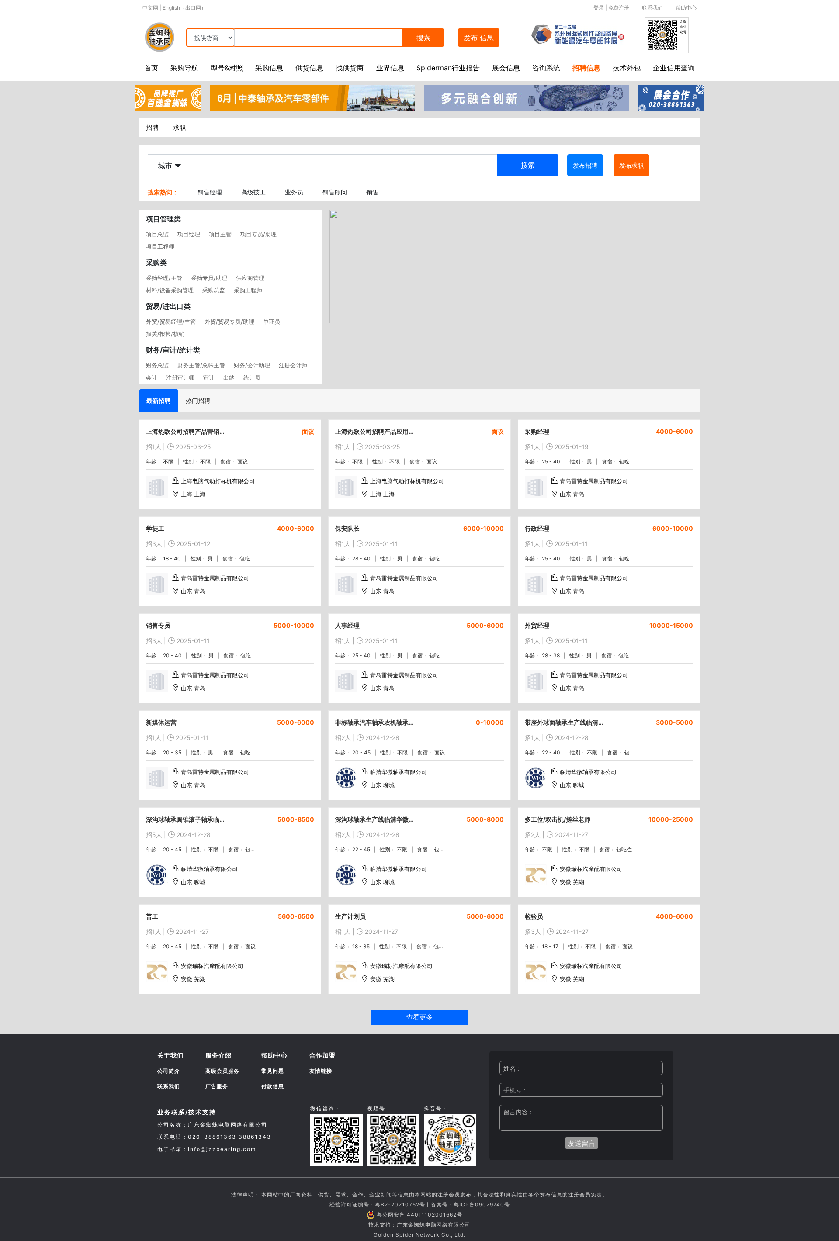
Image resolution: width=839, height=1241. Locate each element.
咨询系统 (546, 67)
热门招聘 (198, 400)
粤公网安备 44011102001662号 (419, 1214)
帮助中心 (686, 7)
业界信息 (390, 67)
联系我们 (652, 7)
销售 (372, 192)
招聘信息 (586, 67)
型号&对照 (227, 67)
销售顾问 (334, 192)
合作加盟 (322, 1055)
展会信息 (506, 67)
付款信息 (272, 1086)
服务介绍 (218, 1055)
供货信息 (309, 67)
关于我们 (170, 1055)
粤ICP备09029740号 (482, 1204)
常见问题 (272, 1071)
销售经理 (210, 192)
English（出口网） (184, 7)
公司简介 (168, 1071)
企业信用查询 (674, 67)
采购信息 (269, 67)
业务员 (294, 192)
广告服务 (216, 1086)
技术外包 (627, 67)
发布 (479, 37)
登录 (598, 7)
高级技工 (253, 192)
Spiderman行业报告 (448, 67)
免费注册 (618, 7)
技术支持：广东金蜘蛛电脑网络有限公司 (419, 1224)
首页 (151, 67)
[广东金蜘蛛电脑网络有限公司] (168, 97)
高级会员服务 (222, 1071)
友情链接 (320, 1071)
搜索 (423, 37)
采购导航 (184, 67)
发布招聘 (585, 165)
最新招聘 (158, 400)
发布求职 (631, 165)
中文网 (150, 7)
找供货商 (350, 67)
